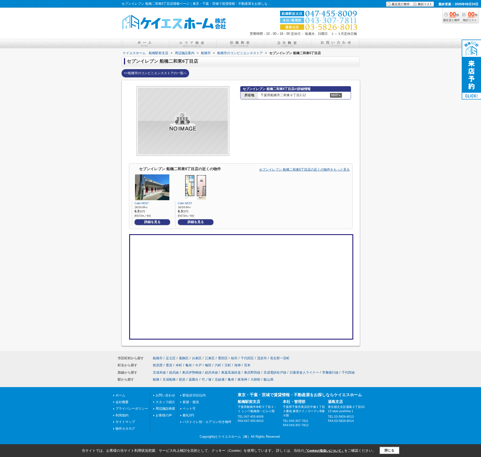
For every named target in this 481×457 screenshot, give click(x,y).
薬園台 (193, 379)
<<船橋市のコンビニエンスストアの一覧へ (155, 73)
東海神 (242, 379)
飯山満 (268, 379)
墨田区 (223, 358)
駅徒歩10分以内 (194, 395)
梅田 (208, 365)
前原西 (158, 365)
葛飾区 (184, 358)
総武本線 (211, 372)
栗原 (169, 365)
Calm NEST (142, 203)
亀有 (188, 365)
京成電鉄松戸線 (275, 372)
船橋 (156, 379)
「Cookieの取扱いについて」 (324, 450)
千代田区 (247, 358)
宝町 (227, 365)
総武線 (174, 372)
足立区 (171, 358)
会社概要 (122, 402)
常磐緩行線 (330, 372)
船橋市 (158, 358)
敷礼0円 (188, 415)
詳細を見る (152, 222)
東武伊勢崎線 (192, 372)
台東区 (197, 358)
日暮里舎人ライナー (304, 372)
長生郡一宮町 (280, 358)
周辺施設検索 (165, 408)
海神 (237, 365)
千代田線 (348, 372)
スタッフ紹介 (165, 402)
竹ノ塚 (206, 379)
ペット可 (189, 408)
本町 (179, 365)
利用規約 (122, 415)
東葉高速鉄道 (231, 372)
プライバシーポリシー (131, 408)
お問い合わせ (165, 395)
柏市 (234, 358)
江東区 (210, 358)
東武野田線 (252, 372)
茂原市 (262, 358)
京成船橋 (169, 379)
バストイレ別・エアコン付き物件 (207, 422)
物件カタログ (125, 428)
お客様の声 (164, 415)
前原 (182, 379)
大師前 (255, 379)
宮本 (247, 365)
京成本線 (159, 372)
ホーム (120, 395)
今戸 (198, 365)
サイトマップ (125, 422)
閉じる (389, 450)
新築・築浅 (191, 402)
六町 (218, 365)
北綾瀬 (219, 379)
